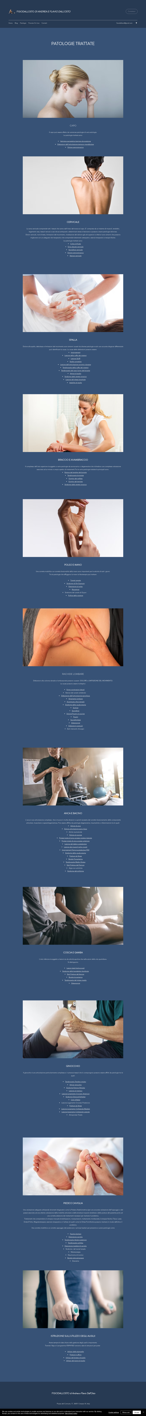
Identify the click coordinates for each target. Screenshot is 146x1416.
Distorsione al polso (76, 586)
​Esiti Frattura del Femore (75, 865)
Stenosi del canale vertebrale (75, 693)
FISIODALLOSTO (43, 11)
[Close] (143, 1412)
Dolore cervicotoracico (76, 147)
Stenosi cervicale (75, 256)
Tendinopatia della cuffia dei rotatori (75, 368)
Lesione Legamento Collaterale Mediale (75, 1109)
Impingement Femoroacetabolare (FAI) (75, 850)
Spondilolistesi (75, 720)
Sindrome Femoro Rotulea (75, 1088)
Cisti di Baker (75, 1100)
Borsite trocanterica (76, 977)
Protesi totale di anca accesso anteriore (75, 841)
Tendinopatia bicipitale (75, 475)
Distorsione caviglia (76, 1237)
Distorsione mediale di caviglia (76, 1246)
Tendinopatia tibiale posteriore (76, 1240)
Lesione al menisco (75, 1091)
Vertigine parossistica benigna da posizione (75, 141)
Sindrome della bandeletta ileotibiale (75, 971)
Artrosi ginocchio (76, 1085)
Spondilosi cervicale (76, 250)
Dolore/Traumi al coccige (76, 714)
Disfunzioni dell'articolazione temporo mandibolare (75, 144)
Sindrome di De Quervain (76, 583)
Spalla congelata (76, 362)
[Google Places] (136, 23)
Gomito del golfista (76, 478)
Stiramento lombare (76, 699)
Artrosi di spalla (75, 374)
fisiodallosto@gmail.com (124, 23)
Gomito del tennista (76, 481)
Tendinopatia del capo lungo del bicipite (75, 371)
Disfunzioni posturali (75, 726)
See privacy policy (71, 1413)
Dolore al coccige (75, 835)
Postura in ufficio (75, 1355)
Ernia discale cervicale (75, 247)
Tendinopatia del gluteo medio (76, 980)
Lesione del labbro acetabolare (76, 844)
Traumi (75, 717)
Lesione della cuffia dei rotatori (76, 355)
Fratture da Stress (75, 856)
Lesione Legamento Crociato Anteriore (75, 1094)
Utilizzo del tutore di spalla (75, 1361)
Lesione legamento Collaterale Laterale (76, 1112)
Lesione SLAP (75, 359)
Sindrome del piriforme (75, 871)
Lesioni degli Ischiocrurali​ (76, 968)
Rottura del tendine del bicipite (76, 472)
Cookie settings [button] (113, 1412)
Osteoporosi (75, 723)
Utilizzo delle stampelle (75, 1352)
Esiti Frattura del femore (75, 974)
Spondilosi (75, 711)
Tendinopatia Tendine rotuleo (75, 1082)
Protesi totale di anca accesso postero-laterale (75, 838)
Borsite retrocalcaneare (75, 1258)
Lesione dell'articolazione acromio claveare (75, 365)
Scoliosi (75, 708)
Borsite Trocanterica (76, 859)
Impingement (75, 352)
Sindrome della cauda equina (75, 705)
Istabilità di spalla (75, 383)
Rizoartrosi (75, 589)
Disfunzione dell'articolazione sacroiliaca (75, 696)
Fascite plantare (75, 1234)
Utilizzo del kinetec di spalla (75, 1358)
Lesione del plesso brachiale (76, 380)
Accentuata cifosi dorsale (75, 702)
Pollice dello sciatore (75, 595)
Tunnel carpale (75, 580)
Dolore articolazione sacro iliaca (75, 829)
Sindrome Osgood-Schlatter (76, 1097)
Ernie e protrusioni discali (76, 690)
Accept (136, 1412)
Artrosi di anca (75, 826)
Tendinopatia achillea (75, 1243)
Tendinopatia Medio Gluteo (75, 862)
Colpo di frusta (75, 244)
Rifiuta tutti (126, 1412)
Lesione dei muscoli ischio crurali (75, 847)
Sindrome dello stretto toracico (76, 377)
